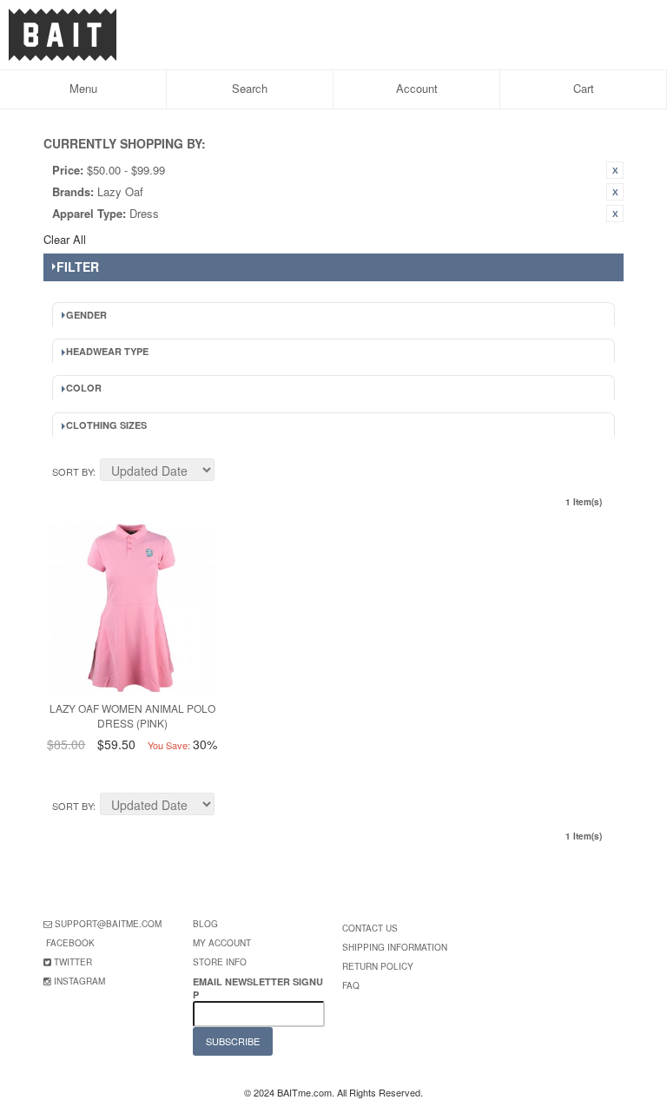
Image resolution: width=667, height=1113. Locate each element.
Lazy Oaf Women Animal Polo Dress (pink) (132, 715)
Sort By (72, 471)
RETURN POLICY (377, 966)
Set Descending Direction (230, 472)
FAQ (351, 985)
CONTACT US (370, 928)
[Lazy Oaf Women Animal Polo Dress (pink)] (132, 608)
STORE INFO (220, 962)
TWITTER (73, 962)
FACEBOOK (70, 943)
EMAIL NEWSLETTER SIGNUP (258, 988)
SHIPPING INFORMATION (394, 947)
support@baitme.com (108, 924)
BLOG (205, 924)
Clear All (64, 239)
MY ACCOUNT (222, 943)
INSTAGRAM (79, 981)
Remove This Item (615, 170)
